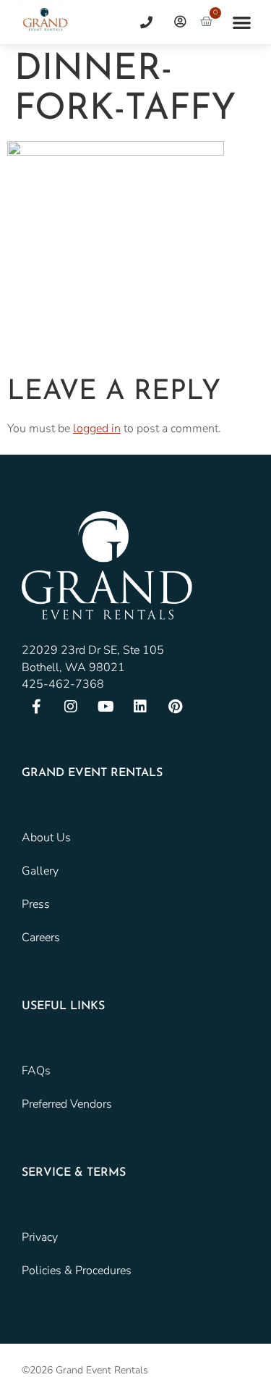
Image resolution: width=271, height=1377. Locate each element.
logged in (97, 429)
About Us (46, 838)
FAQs (36, 1071)
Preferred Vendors (67, 1104)
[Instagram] (70, 706)
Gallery (40, 871)
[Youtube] (105, 706)
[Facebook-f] (36, 706)
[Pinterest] (174, 706)
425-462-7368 (63, 684)
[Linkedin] (140, 706)
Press (36, 904)
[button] (242, 22)
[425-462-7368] (140, 22)
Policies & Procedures (77, 1271)
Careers (41, 938)
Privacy (40, 1237)
